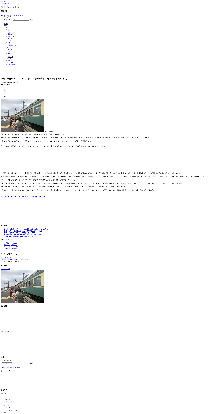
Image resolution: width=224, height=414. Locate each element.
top (1, 412)
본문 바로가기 (5, 1)
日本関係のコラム (13, 46)
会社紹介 (3, 367)
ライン (6, 403)
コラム (10, 44)
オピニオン (7, 40)
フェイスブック (9, 401)
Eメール (6, 405)
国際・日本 (11, 33)
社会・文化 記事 (6, 258)
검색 (31, 19)
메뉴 (4, 412)
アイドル (10, 55)
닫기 (21, 15)
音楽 (9, 51)
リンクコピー (8, 407)
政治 (9, 29)
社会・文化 (11, 36)
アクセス (10, 60)
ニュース (7, 27)
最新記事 (7, 25)
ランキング (7, 58)
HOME (6, 24)
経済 (9, 31)
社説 (9, 42)
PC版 (12, 367)
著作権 (9, 367)
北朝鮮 (10, 35)
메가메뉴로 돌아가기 (13, 15)
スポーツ (10, 38)
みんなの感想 (12, 64)
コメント (10, 62)
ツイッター (7, 400)
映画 (9, 53)
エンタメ (7, 47)
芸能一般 (10, 57)
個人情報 (17, 367)
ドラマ (10, 49)
